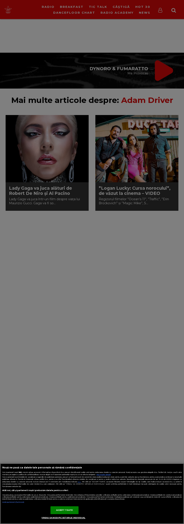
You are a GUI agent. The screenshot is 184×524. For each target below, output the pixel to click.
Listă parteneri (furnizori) (13, 502)
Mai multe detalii (103, 475)
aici (79, 482)
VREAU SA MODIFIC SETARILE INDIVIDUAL (63, 518)
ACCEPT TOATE (64, 510)
